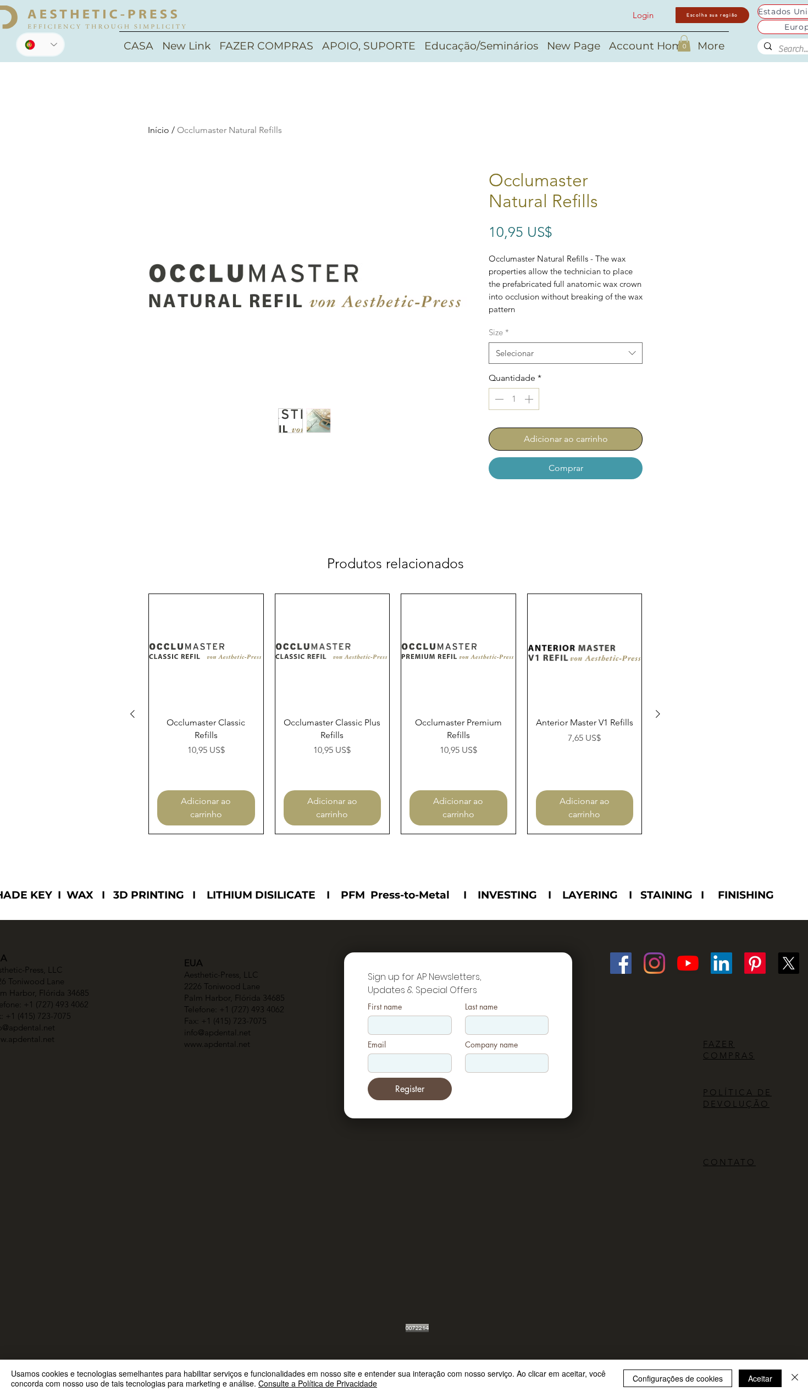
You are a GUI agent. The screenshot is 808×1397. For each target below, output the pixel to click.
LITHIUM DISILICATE (261, 895)
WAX (80, 895)
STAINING (666, 895)
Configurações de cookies (678, 1378)
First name (385, 1006)
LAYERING (590, 895)
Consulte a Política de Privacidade (317, 1383)
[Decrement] (498, 399)
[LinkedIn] (721, 963)
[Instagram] (654, 963)
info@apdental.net (217, 1032)
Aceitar (760, 1378)
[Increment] (530, 399)
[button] (684, 43)
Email (377, 1044)
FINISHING (746, 895)
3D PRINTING (148, 895)
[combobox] (566, 353)
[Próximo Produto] (658, 713)
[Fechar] (794, 1378)
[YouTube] (688, 963)
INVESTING (507, 895)
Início (158, 130)
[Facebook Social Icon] (621, 963)
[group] (395, 714)
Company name (491, 1044)
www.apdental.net (217, 1044)
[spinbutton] (514, 399)
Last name (481, 1006)
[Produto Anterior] (132, 713)
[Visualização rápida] (206, 651)
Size (499, 332)
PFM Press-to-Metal (395, 895)
